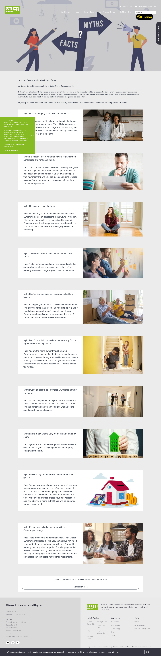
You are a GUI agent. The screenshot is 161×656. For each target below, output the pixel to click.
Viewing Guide (90, 637)
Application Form (101, 626)
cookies (16, 652)
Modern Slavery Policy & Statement (143, 630)
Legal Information (101, 632)
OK (149, 651)
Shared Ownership (91, 623)
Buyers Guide (116, 625)
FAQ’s (89, 631)
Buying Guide (102, 622)
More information (81, 586)
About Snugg (115, 629)
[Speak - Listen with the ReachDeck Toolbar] (144, 17)
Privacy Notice (139, 625)
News (113, 632)
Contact (113, 635)
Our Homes (115, 622)
